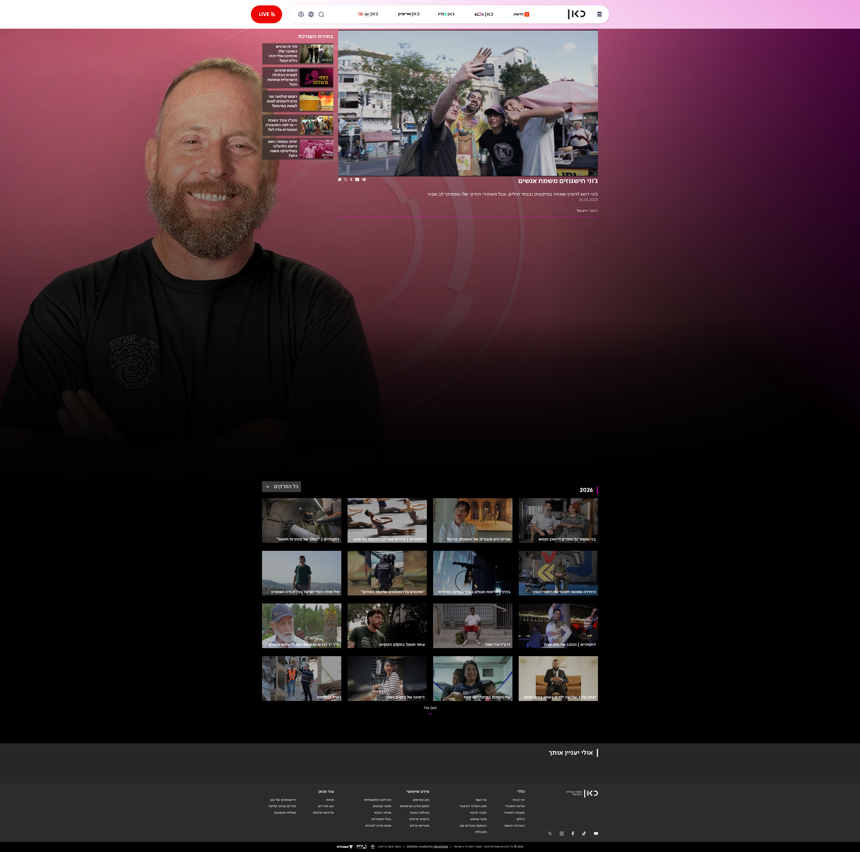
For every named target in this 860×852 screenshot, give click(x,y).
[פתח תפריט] (599, 14)
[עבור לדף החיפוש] (321, 14)
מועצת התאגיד (514, 813)
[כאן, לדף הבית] (573, 14)
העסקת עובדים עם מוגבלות (473, 829)
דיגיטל (582, 211)
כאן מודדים (326, 806)
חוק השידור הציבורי (473, 806)
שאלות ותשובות (285, 813)
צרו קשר (481, 800)
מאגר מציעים (382, 806)
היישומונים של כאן (283, 800)
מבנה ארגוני (478, 813)
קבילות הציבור (419, 813)
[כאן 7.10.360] (368, 14)
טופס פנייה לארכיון (378, 826)
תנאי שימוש (478, 819)
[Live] (266, 14)
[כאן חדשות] (521, 14)
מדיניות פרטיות (323, 813)
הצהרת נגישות (514, 826)
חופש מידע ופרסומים (414, 806)
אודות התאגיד (515, 806)
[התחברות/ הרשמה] (301, 14)
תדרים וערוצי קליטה (282, 806)
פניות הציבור (382, 813)
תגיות (330, 800)
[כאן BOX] (484, 14)
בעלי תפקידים (381, 819)
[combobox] (281, 486)
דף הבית (519, 800)
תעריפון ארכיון (419, 826)
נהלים (520, 819)
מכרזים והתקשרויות (377, 800)
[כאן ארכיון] (409, 14)
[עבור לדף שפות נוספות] (311, 14)
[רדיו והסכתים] (446, 14)
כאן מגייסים (421, 800)
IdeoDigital (441, 846)
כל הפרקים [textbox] (286, 486)
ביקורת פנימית (419, 819)
